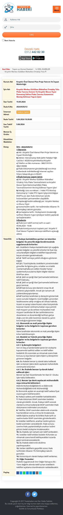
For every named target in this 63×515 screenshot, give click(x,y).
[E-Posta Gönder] (37, 472)
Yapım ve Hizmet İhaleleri (22, 69)
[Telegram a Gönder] (30, 472)
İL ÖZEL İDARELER (43, 69)
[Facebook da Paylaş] (17, 472)
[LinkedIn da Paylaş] (34, 472)
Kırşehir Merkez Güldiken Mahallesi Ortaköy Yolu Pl (25, 71)
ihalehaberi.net (31, 501)
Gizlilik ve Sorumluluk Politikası (31, 508)
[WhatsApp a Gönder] (24, 472)
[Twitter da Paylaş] (21, 472)
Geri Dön (6, 69)
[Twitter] (34, 494)
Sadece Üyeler (23, 112)
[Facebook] (28, 494)
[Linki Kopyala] (40, 472)
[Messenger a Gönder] (27, 472)
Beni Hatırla (9, 40)
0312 (34, 51)
